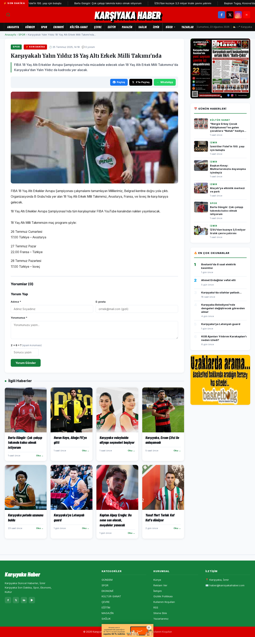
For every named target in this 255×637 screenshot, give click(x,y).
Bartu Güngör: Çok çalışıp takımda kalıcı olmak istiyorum (94, 3)
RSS (155, 607)
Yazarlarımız (161, 618)
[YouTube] (246, 14)
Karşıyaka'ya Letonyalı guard (220, 324)
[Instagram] (238, 14)
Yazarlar (187, 27)
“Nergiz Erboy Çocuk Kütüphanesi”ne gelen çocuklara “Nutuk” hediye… (228, 127)
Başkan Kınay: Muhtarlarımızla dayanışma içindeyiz (228, 169)
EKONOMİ (58, 27)
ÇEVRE (98, 27)
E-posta (101, 301)
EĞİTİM (112, 27)
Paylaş (121, 82)
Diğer (169, 27)
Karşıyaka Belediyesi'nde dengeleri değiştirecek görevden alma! (223, 308)
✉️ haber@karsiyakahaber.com (224, 585)
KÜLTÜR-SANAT (79, 27)
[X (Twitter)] (229, 14)
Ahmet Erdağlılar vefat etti (218, 280)
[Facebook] (221, 14)
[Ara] (8, 14)
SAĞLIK (142, 27)
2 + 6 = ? (26, 345)
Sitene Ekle (160, 613)
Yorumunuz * (19, 317)
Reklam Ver (160, 585)
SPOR (44, 27)
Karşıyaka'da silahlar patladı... (221, 292)
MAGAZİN (127, 27)
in (24, 600)
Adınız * (16, 301)
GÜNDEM (30, 27)
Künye (157, 579)
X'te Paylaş (143, 82)
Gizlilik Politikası (163, 596)
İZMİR (156, 27)
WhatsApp (166, 82)
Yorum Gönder (26, 363)
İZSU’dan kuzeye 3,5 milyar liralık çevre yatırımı (169, 3)
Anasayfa (13, 27)
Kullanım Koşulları (164, 601)
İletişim (157, 590)
